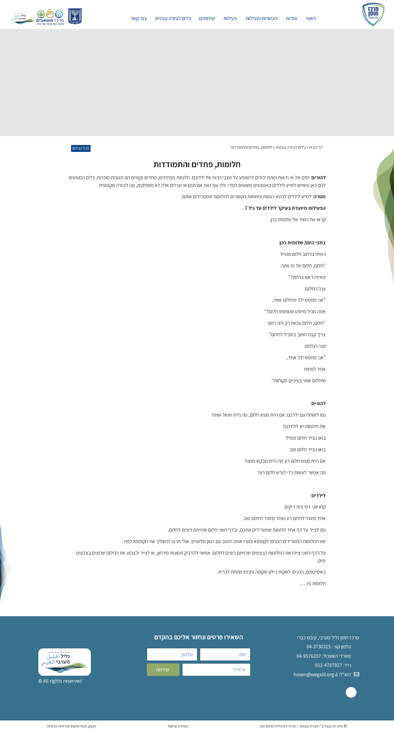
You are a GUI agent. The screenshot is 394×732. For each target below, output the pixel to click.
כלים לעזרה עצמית (173, 18)
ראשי (310, 18)
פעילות (230, 18)
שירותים (207, 18)
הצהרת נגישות (178, 726)
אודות (291, 18)
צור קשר (138, 18)
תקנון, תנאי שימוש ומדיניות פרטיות (71, 726)
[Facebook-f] (351, 692)
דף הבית (316, 147)
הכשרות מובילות (261, 18)
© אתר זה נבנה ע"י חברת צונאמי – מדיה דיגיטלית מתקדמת (303, 726)
